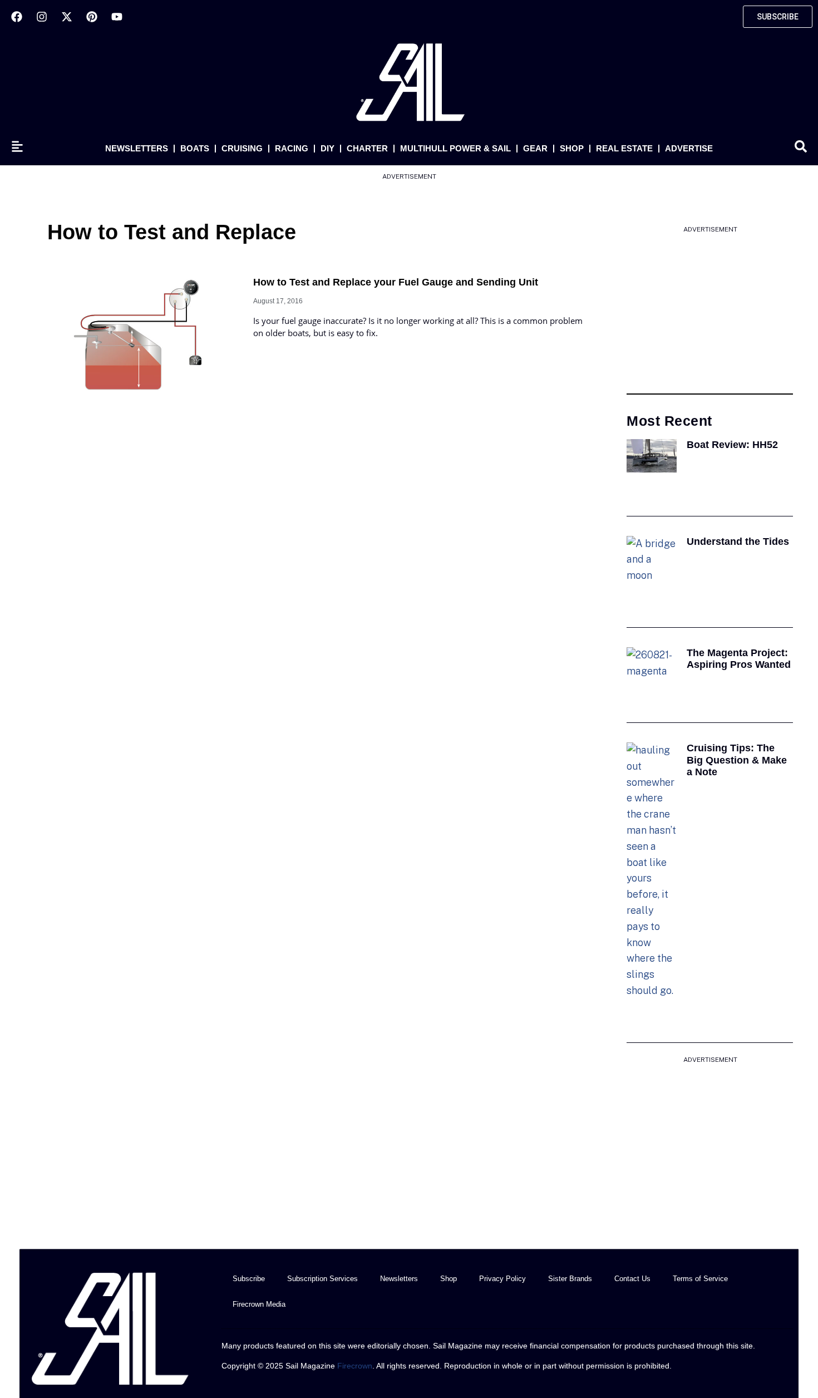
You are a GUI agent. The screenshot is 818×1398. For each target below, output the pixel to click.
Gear (535, 148)
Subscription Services (322, 1278)
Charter (367, 148)
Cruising (242, 148)
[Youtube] (117, 17)
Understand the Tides (738, 541)
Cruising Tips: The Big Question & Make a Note (737, 759)
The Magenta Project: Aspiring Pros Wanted (739, 659)
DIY (327, 148)
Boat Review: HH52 (732, 444)
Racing (291, 148)
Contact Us (632, 1278)
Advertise (689, 148)
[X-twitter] (67, 17)
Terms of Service (700, 1278)
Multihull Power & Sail (455, 148)
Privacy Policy (502, 1278)
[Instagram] (42, 17)
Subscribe (249, 1278)
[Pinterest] (92, 17)
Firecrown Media (259, 1304)
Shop (572, 148)
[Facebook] (17, 17)
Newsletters (136, 148)
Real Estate (624, 148)
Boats (194, 148)
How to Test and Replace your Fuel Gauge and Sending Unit (395, 282)
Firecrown (354, 1365)
